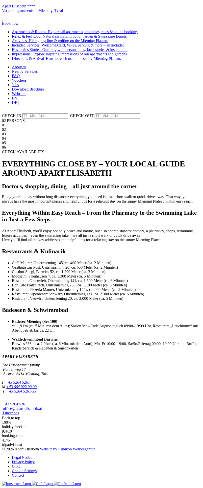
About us (19, 67)
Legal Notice (22, 457)
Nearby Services (25, 71)
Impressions (70, 54)
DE (14, 102)
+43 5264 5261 (18, 382)
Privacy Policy (23, 462)
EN (14, 98)
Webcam (18, 94)
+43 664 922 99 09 (21, 387)
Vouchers (19, 80)
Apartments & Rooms (75, 32)
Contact (18, 475)
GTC (16, 466)
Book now (10, 23)
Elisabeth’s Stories (69, 49)
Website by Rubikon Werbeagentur (67, 449)
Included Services (69, 45)
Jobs (15, 85)
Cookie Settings (24, 471)
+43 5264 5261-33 (21, 391)
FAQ (16, 76)
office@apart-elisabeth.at (22, 408)
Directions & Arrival (66, 58)
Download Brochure (28, 89)
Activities (60, 41)
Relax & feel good (69, 36)
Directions (10, 413)
